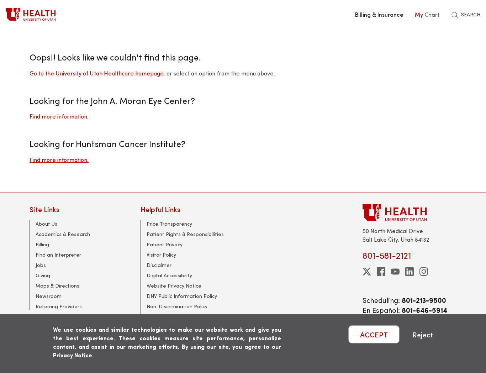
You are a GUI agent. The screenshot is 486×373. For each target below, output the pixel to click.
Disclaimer (159, 265)
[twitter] (367, 271)
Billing (42, 244)
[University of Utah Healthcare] (409, 212)
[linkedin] (409, 271)
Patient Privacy (165, 244)
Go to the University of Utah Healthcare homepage (97, 73)
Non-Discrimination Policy (177, 306)
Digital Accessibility (169, 275)
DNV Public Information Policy (182, 296)
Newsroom (49, 296)
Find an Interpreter (58, 254)
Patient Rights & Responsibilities (185, 234)
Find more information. (59, 116)
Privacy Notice (72, 355)
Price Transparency (169, 223)
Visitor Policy (161, 254)
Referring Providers (59, 306)
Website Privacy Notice (174, 285)
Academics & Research (63, 234)
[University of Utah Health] (30, 14)
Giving (43, 275)
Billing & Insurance (379, 14)
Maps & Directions (57, 285)
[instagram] (423, 271)
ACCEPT (374, 334)
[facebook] (381, 271)
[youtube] (395, 271)
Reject (422, 334)
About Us (46, 223)
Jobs (41, 265)
